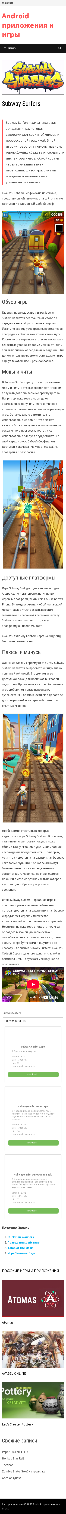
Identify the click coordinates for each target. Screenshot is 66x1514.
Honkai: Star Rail (13, 1458)
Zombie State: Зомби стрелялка (23, 1471)
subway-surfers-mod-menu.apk (33, 1174)
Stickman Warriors (21, 1237)
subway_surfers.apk (33, 1046)
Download (32, 1074)
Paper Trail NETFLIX (15, 1452)
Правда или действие (23, 1242)
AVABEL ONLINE (14, 1373)
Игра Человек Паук (22, 1253)
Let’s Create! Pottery (17, 1424)
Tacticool (8, 1465)
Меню (12, 48)
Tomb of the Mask (20, 1248)
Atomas (7, 1322)
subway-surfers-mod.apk (33, 1106)
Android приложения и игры (28, 25)
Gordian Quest (11, 1478)
